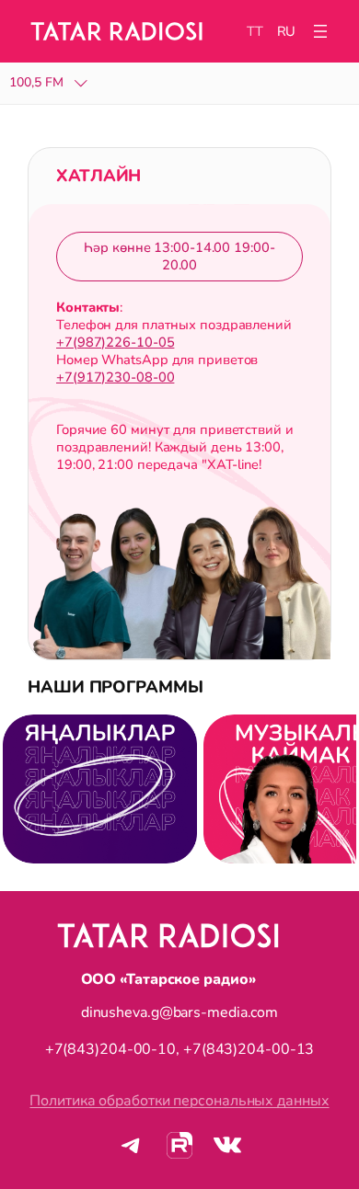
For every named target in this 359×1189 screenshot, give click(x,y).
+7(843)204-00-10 (110, 1049)
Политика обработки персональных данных (179, 1101)
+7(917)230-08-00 (115, 377)
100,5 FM (36, 83)
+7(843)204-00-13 (248, 1049)
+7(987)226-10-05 (115, 342)
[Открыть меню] (320, 31)
